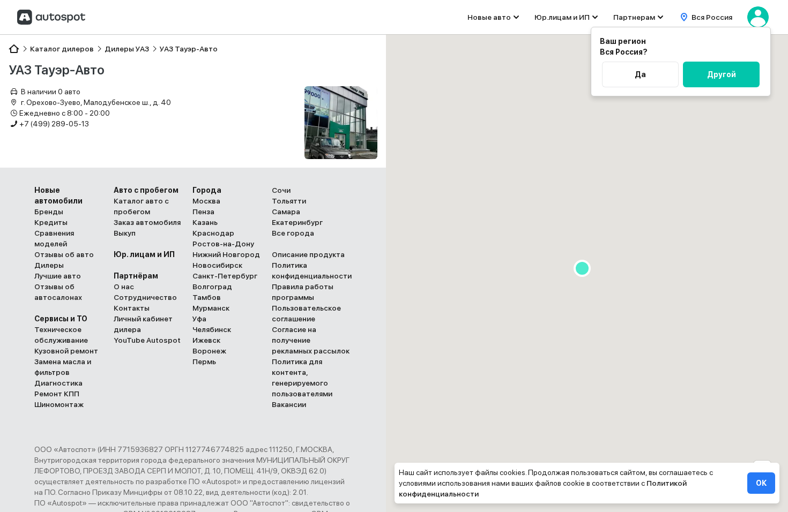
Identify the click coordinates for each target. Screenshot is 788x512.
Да (640, 74)
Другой (721, 74)
